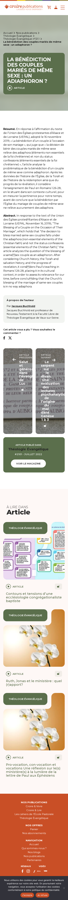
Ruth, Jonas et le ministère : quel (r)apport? (34, 683)
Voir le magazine (28, 463)
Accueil (8, 32)
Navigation (34, 840)
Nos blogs (34, 852)
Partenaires (34, 860)
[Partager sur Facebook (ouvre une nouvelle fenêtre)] (4, 338)
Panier (34, 829)
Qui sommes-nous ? (34, 848)
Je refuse (42, 895)
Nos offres (34, 825)
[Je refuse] (64, 888)
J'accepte (27, 895)
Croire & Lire (34, 810)
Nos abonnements (34, 833)
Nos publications (26, 32)
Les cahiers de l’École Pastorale (34, 814)
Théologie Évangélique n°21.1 (21, 38)
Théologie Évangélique (17, 35)
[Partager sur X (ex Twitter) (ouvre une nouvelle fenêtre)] (10, 338)
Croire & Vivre (34, 806)
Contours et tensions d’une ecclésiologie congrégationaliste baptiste (34, 597)
